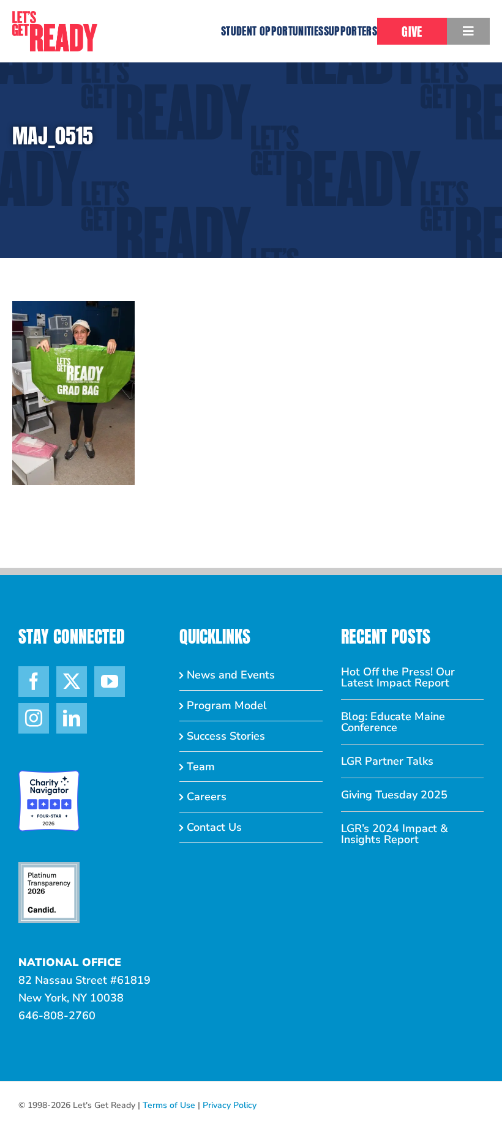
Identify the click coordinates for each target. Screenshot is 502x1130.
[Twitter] (71, 681)
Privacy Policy (230, 1105)
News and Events (231, 674)
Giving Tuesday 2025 (394, 794)
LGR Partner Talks (387, 761)
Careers (207, 796)
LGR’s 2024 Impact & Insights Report (394, 834)
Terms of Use (169, 1105)
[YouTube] (109, 681)
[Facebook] (33, 681)
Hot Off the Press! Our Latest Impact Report (398, 677)
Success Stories (226, 736)
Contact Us (214, 827)
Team (201, 766)
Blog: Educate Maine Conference (393, 722)
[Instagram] (33, 718)
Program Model (227, 705)
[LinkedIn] (71, 718)
